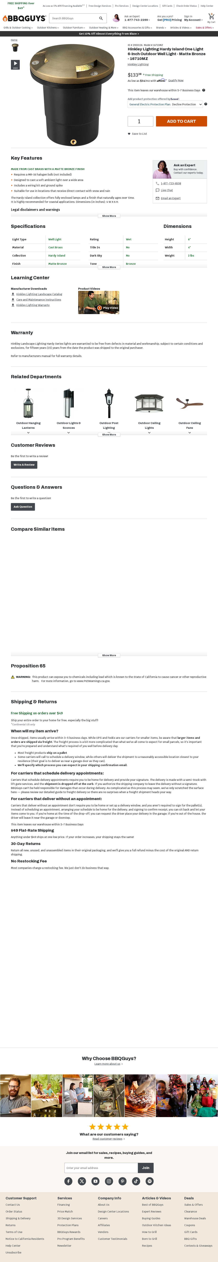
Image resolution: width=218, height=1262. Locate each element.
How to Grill (149, 1232)
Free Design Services (100, 5)
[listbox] (15, 48)
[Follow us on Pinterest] (123, 1181)
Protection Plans (68, 1225)
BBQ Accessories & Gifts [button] (136, 27)
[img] (72, 95)
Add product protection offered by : (154, 99)
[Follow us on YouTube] (95, 1181)
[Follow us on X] (82, 1181)
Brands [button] (160, 27)
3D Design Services (69, 1218)
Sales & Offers (193, 1205)
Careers (103, 1218)
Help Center (13, 1245)
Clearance (190, 1211)
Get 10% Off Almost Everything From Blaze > (109, 34)
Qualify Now (175, 80)
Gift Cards (167, 5)
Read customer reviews (107, 1139)
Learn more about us (107, 1064)
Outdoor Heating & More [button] (102, 27)
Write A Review (24, 464)
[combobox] (165, 104)
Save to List (139, 134)
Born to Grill (149, 1239)
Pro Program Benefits (71, 1239)
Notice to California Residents (25, 1239)
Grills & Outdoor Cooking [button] (17, 27)
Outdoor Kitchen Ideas (156, 1225)
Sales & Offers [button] (204, 27)
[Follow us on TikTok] (136, 1181)
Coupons (189, 1225)
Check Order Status (186, 5)
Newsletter (64, 1245)
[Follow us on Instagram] (109, 1181)
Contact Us (13, 1205)
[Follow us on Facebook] (68, 1181)
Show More (109, 216)
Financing (63, 1205)
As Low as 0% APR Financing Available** (64, 5)
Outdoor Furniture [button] (73, 27)
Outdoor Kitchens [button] (47, 27)
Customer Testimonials (112, 1239)
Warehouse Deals (195, 1218)
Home (14, 39)
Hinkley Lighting (138, 64)
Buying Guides (151, 1218)
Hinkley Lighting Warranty (33, 305)
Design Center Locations (145, 5)
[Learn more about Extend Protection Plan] (206, 104)
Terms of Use (14, 1232)
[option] (15, 51)
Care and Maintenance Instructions (38, 299)
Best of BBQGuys (152, 1205)
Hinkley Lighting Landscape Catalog (39, 294)
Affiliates (104, 1225)
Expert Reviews (151, 1211)
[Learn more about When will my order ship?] (204, 90)
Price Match (65, 1211)
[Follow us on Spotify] (150, 1181)
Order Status (14, 1211)
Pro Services (122, 5)
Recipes (147, 1245)
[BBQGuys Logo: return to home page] (24, 18)
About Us (103, 1205)
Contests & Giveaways (198, 1245)
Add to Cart (181, 121)
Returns (10, 1225)
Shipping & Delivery (18, 1218)
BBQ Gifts (190, 1239)
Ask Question (23, 506)
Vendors (103, 1232)
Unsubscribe (13, 1252)
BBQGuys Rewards (68, 1232)
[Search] (101, 18)
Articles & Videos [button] (179, 27)
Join (145, 1168)
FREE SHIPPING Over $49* (21, 6)
